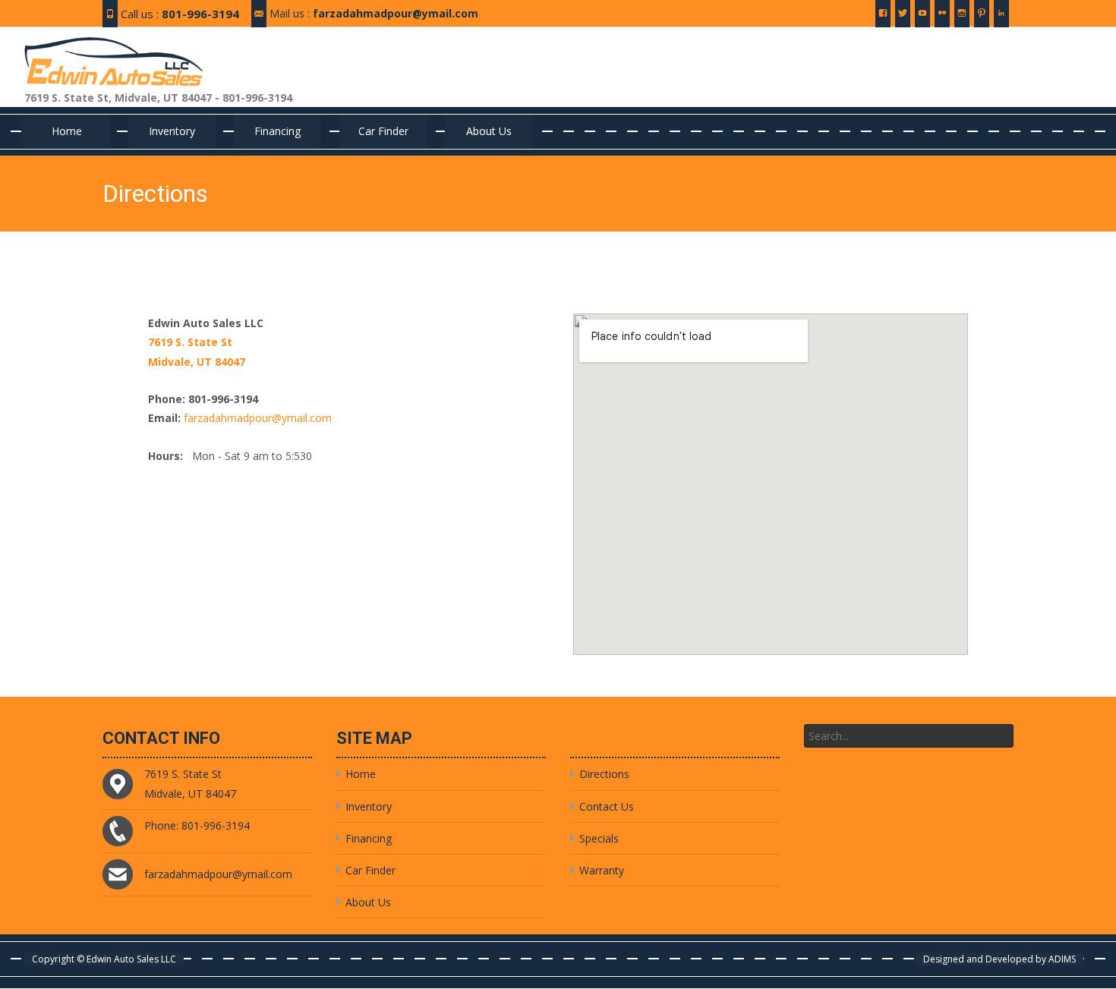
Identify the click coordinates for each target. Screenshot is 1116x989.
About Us (489, 131)
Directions (604, 774)
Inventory (172, 131)
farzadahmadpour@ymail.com (395, 13)
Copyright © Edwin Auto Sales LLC (104, 959)
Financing (277, 131)
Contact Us (606, 806)
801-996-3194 (200, 13)
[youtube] (922, 18)
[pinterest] (981, 18)
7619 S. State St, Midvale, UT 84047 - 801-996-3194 (158, 97)
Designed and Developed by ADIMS (999, 959)
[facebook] (883, 18)
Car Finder (383, 131)
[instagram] (961, 18)
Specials (599, 838)
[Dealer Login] (1001, 18)
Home (67, 131)
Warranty (601, 870)
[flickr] (942, 18)
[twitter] (902, 18)
